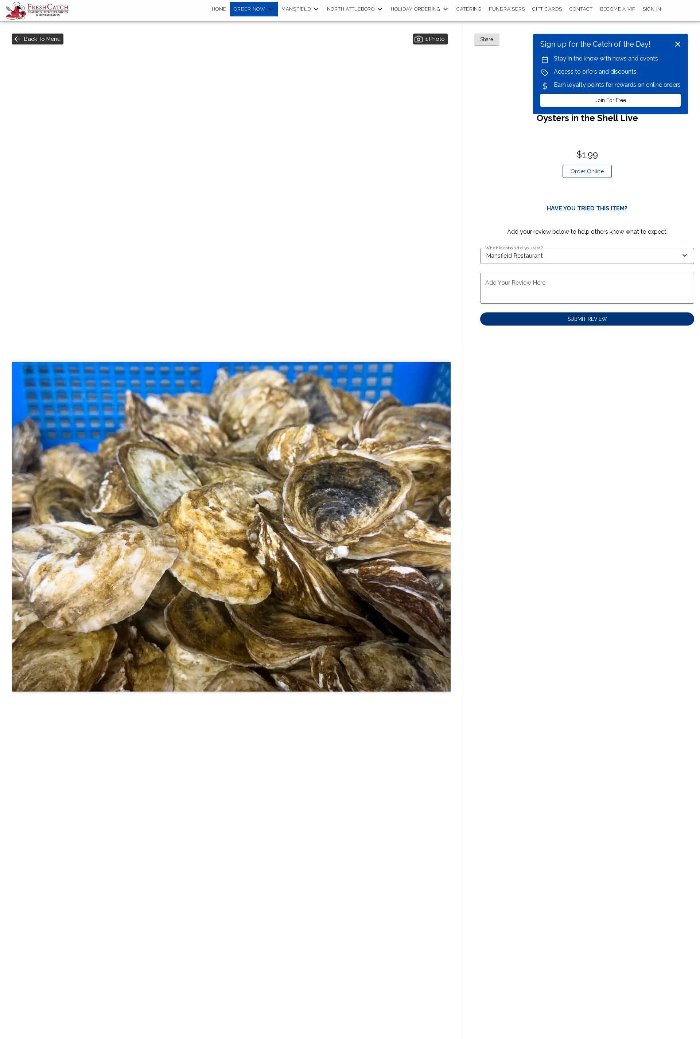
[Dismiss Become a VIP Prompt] (678, 44)
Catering (469, 9)
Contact (581, 9)
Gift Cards (547, 9)
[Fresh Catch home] (38, 11)
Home (219, 9)
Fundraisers (507, 9)
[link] (587, 171)
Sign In (652, 9)
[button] (254, 9)
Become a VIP (617, 9)
